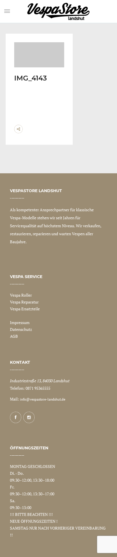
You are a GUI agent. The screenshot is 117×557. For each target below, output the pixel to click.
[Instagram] (29, 417)
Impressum (20, 322)
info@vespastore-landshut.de (42, 399)
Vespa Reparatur (24, 302)
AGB (14, 336)
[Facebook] (15, 417)
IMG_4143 (30, 78)
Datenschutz (21, 329)
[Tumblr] (55, 137)
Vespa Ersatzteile (25, 308)
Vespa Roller (21, 295)
